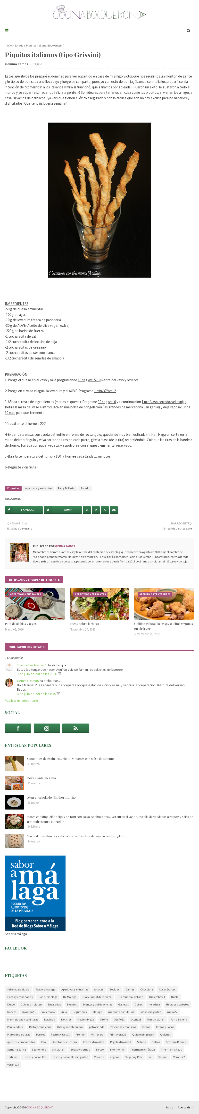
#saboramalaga (45, 989)
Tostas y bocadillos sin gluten (70, 1057)
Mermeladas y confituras (22, 1019)
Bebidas (114, 989)
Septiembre (39, 1049)
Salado (19, 45)
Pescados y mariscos (123, 1027)
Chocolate (146, 989)
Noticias (66, 1019)
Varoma (99, 1057)
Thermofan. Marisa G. (32, 665)
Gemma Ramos (17, 64)
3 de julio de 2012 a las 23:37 (37, 674)
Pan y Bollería (66, 488)
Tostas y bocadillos (34, 1057)
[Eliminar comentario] (59, 674)
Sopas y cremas (80, 1049)
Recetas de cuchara (64, 1042)
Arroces (98, 989)
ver (150, 1057)
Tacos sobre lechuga (84, 624)
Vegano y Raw (133, 1057)
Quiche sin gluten (143, 1034)
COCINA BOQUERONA (39, 1107)
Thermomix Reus (171, 1049)
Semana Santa (16, 1049)
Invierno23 (28, 1012)
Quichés (165, 1034)
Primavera (97, 1034)
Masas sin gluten (151, 1012)
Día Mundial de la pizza (97, 997)
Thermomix (117, 1049)
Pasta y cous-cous (40, 1027)
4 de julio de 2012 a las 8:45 (37, 694)
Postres (40, 1034)
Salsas (156, 1042)
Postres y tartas (60, 1034)
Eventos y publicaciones (97, 1004)
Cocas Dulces (167, 989)
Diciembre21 (157, 997)
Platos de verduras (18, 1034)
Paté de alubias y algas (21, 624)
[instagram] (47, 728)
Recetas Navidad (93, 1042)
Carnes (129, 989)
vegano (114, 1057)
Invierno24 (48, 1012)
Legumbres (80, 1012)
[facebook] (18, 728)
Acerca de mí (186, 1107)
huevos (11, 1012)
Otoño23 (136, 1019)
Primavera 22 (118, 1034)
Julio (64, 1012)
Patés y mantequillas (70, 1027)
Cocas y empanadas (20, 997)
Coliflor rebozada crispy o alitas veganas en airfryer (163, 626)
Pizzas (146, 1027)
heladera (154, 1004)
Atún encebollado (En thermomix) (51, 797)
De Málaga (69, 997)
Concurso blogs (48, 997)
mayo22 (172, 1012)
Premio (80, 1034)
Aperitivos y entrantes (38, 488)
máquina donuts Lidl (121, 1012)
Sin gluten (58, 1049)
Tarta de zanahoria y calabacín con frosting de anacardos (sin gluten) (77, 836)
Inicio (8, 45)
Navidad (49, 1019)
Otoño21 (119, 1019)
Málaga (97, 1012)
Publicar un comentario (21, 700)
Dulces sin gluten (31, 1004)
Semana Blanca (176, 1042)
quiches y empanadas (21, 1042)
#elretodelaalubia (18, 989)
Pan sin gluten (156, 1019)
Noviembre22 (85, 1019)
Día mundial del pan (130, 997)
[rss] (75, 728)
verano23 (13, 1064)
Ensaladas (54, 1004)
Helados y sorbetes (177, 1004)
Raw (43, 1042)
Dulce (11, 1004)
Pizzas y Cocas (165, 1027)
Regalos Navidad (120, 1042)
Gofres (138, 1004)
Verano (162, 1057)
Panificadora (15, 1027)
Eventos (72, 1004)
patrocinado (96, 1027)
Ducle (174, 997)
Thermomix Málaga (142, 1049)
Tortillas (12, 1057)
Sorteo (100, 1049)
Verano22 (179, 1057)
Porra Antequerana (41, 778)
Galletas (123, 1004)
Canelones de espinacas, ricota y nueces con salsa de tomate (70, 758)
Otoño (104, 1019)
